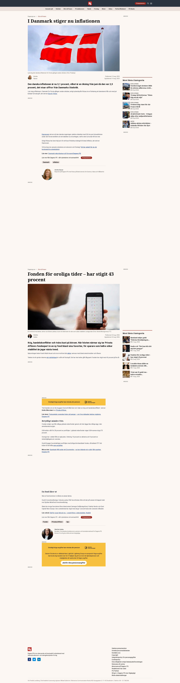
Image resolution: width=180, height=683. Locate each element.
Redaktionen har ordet (119, 668)
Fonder (45, 522)
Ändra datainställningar (119, 675)
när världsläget (51, 357)
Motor (104, 9)
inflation (56, 162)
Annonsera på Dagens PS (120, 666)
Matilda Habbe (59, 529)
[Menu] (151, 3)
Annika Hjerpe (59, 170)
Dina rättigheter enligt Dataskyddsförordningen (127, 662)
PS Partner (115, 671)
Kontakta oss (116, 653)
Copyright (115, 655)
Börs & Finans (68, 9)
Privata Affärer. (61, 410)
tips (67, 522)
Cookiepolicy (116, 659)
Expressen (45, 134)
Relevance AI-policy (118, 664)
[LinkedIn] (39, 659)
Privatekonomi (79, 9)
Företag (96, 9)
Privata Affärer (57, 522)
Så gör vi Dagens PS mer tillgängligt (123, 673)
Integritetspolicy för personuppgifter (124, 657)
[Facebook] (29, 659)
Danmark (46, 162)
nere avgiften (58, 445)
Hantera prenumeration (119, 648)
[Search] (148, 3)
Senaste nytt (49, 9)
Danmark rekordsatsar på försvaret (64, 153)
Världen (58, 9)
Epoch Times (52, 94)
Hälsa (110, 9)
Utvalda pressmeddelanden (121, 650)
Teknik (89, 9)
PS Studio (132, 9)
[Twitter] (34, 659)
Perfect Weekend (120, 9)
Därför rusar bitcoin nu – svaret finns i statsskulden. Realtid (70, 513)
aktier (69, 353)
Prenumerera (140, 3)
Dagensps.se (31, 16)
